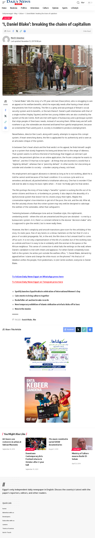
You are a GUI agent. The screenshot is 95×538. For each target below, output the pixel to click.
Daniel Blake (27, 320)
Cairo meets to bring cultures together (32, 296)
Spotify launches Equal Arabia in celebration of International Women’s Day (47, 291)
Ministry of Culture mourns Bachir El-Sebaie (80, 456)
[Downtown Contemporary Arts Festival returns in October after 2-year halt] (36, 444)
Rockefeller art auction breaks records (32, 300)
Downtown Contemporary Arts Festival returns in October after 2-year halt (35, 459)
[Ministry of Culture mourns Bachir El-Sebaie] (82, 444)
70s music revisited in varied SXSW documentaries (58, 442)
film (34, 320)
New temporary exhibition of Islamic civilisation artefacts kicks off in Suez (47, 304)
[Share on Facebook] (13, 31)
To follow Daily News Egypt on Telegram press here (37, 282)
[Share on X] (17, 31)
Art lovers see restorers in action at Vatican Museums (11, 442)
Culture (7, 18)
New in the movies (23, 309)
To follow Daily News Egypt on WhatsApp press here (38, 276)
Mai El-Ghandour (17, 38)
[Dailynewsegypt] (18, 2)
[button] (4, 2)
